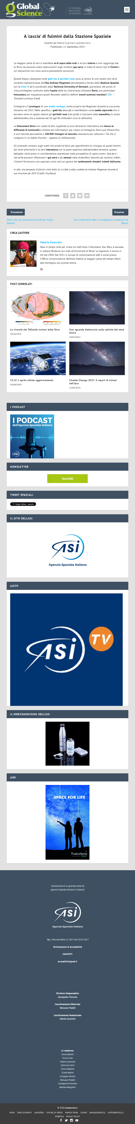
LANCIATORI (39, 1112)
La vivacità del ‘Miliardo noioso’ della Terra (35, 329)
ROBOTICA (59, 1116)
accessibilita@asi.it (67, 961)
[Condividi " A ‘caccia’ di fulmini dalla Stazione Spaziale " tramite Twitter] (72, 195)
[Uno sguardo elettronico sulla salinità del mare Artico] (97, 307)
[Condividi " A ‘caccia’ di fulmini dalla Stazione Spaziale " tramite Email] (79, 195)
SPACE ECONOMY (24, 1112)
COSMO (84, 1112)
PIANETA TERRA (71, 1112)
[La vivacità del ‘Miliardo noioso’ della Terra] (38, 307)
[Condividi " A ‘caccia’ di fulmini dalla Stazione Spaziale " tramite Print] (86, 195)
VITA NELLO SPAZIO (54, 1112)
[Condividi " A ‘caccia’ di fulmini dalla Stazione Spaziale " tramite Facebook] (65, 195)
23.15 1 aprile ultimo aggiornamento (31, 380)
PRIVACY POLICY (73, 1116)
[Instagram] (71, 1120)
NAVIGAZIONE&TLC (97, 1112)
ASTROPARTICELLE (116, 1112)
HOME (12, 1112)
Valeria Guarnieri (66, 42)
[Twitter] (66, 1120)
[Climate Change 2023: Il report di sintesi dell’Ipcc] (97, 358)
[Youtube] (76, 1120)
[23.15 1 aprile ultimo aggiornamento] (38, 358)
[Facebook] (61, 1120)
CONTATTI (67, 954)
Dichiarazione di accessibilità (67, 946)
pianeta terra (84, 42)
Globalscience (71, 1107)
